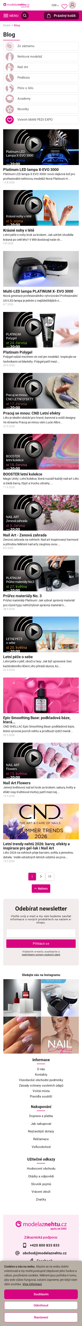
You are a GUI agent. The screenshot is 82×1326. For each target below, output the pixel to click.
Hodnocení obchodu (41, 1168)
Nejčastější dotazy (41, 1131)
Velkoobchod (41, 1147)
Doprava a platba (41, 1116)
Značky (41, 1199)
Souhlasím (41, 1294)
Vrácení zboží (41, 1192)
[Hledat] (25, 15)
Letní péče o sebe (18, 657)
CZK (54, 5)
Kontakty (41, 1074)
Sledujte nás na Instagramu (41, 975)
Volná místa (41, 1091)
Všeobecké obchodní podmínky (41, 1080)
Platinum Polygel (17, 352)
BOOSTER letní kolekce (22, 474)
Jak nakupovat (41, 1124)
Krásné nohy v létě (18, 230)
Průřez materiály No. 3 (22, 596)
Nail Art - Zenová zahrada (25, 535)
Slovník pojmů (41, 1184)
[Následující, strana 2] (41, 876)
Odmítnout (41, 1305)
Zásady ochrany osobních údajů (41, 1085)
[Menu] (6, 15)
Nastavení (41, 1317)
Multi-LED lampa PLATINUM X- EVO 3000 (38, 291)
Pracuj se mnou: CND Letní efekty (31, 413)
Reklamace (41, 1139)
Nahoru (43, 888)
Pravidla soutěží (41, 1096)
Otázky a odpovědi (41, 1176)
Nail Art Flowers (16, 783)
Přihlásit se (41, 943)
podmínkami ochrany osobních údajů (41, 954)
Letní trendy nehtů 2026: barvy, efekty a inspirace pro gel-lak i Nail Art (36, 846)
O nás (41, 1069)
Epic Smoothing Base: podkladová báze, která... (36, 720)
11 (50, 876)
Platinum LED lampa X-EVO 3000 (31, 170)
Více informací (32, 1284)
